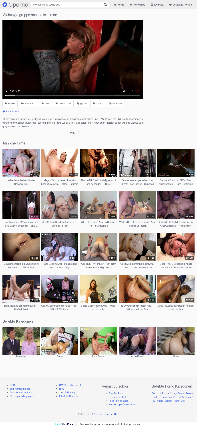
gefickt (83, 103)
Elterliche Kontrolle (68, 396)
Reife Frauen (159, 397)
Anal (47, 103)
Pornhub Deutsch (118, 397)
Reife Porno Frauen (119, 400)
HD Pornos (157, 400)
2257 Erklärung (67, 392)
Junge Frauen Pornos (182, 393)
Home (120, 4)
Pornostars (138, 4)
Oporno (17, 4)
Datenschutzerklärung (21, 392)
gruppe (99, 103)
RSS (12, 385)
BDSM (11, 103)
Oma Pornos (173, 397)
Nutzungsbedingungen (21, 396)
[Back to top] (188, 417)
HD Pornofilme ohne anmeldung (104, 413)
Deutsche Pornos (182, 4)
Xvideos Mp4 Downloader (122, 404)
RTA (61, 388)
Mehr (72, 133)
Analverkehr (64, 103)
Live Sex (159, 4)
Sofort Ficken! (12, 111)
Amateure (186, 397)
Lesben (168, 400)
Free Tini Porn (116, 393)
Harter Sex (30, 103)
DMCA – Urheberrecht (70, 385)
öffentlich (117, 103)
